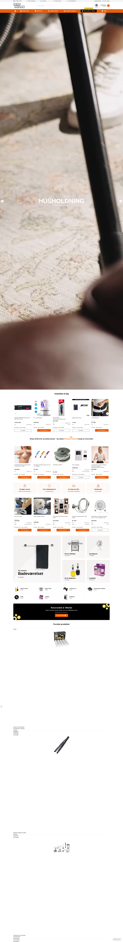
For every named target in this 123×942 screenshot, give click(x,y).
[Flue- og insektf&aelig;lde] (42, 407)
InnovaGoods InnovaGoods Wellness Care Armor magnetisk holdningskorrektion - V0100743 (98, 466)
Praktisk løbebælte (95, 417)
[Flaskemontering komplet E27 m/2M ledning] (80, 506)
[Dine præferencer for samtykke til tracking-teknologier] (1, 706)
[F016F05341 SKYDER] (61, 454)
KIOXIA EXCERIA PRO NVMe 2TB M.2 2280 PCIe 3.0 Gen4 (22, 418)
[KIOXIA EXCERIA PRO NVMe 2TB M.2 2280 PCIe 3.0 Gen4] (23, 407)
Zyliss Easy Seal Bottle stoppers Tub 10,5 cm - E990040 (42, 465)
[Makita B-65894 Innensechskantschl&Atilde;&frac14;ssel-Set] (61, 407)
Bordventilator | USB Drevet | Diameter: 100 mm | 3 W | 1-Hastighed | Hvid (99, 517)
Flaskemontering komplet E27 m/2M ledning (79, 517)
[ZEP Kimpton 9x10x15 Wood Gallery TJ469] (61, 506)
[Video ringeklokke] (80, 454)
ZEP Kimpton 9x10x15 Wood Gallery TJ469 (60, 517)
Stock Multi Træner (18, 516)
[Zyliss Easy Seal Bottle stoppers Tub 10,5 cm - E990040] (42, 454)
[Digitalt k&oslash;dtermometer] (80, 407)
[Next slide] (120, 201)
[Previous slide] (2, 201)
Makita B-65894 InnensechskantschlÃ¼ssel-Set (59, 418)
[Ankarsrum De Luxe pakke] (61, 886)
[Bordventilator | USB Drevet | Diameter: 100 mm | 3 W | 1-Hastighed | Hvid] (100, 506)
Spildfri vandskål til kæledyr (39, 516)
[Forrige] (15, 413)
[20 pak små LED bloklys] (61, 678)
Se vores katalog (60, 615)
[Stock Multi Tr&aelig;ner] (23, 506)
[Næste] (107, 413)
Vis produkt (16, 734)
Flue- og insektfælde (38, 417)
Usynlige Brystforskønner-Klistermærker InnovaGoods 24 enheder (22, 465)
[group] (20, 1)
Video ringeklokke (75, 464)
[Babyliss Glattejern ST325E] (61, 784)
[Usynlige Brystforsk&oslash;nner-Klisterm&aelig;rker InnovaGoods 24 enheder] (23, 454)
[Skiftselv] (19, 5)
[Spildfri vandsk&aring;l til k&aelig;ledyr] (42, 506)
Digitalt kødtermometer (76, 417)
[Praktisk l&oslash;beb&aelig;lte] (100, 407)
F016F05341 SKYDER (57, 464)
